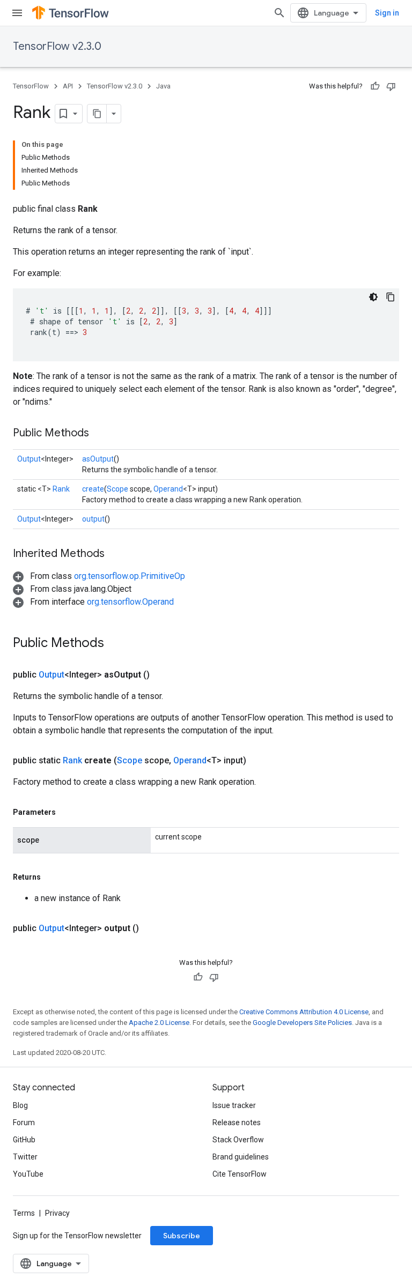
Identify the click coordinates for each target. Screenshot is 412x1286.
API (68, 86)
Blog (20, 1105)
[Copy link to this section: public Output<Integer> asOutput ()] (162, 674)
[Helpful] (375, 86)
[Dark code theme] (373, 297)
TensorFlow (31, 86)
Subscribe (181, 1235)
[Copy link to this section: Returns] (51, 877)
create (93, 489)
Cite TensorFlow (239, 1174)
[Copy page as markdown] (97, 114)
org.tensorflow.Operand (130, 602)
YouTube (28, 1174)
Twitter (25, 1157)
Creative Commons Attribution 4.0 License (304, 1012)
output (93, 519)
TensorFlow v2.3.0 (57, 46)
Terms (24, 1213)
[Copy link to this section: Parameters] (66, 812)
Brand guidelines (240, 1157)
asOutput (98, 459)
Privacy (57, 1213)
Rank (61, 489)
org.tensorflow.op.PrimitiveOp (129, 576)
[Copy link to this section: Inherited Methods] (115, 554)
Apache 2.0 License (159, 1023)
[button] (99, 576)
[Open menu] (17, 13)
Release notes (236, 1122)
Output (29, 459)
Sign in (387, 13)
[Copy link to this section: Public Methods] (100, 433)
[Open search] (279, 12)
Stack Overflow (238, 1139)
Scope (117, 489)
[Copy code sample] (390, 297)
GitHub (24, 1139)
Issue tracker (234, 1105)
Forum (24, 1122)
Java (163, 86)
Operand (168, 489)
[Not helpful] (391, 86)
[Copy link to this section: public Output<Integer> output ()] (152, 928)
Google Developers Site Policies (302, 1023)
